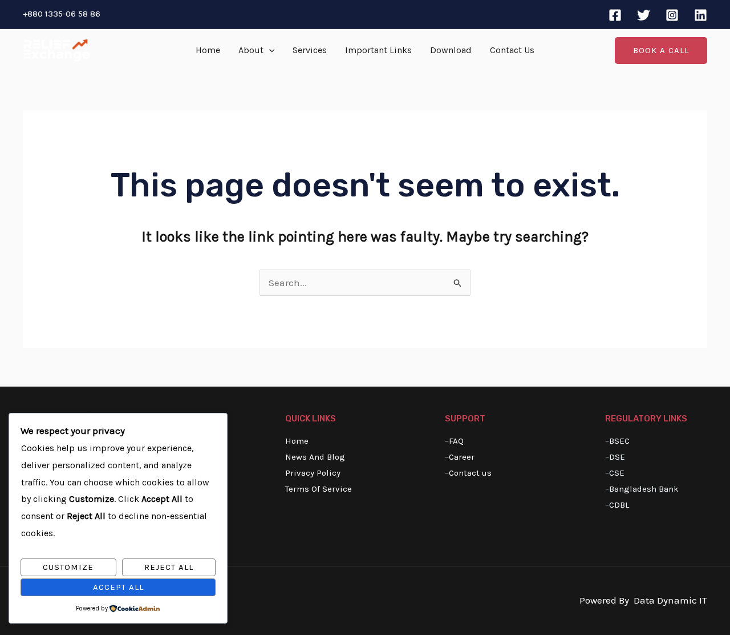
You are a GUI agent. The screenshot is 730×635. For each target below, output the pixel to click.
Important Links (378, 50)
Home (208, 50)
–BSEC (617, 441)
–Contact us (468, 473)
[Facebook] (615, 15)
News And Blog (315, 457)
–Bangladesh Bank (642, 489)
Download (451, 50)
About (250, 50)
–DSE (615, 457)
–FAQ (454, 441)
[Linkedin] (700, 15)
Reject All (168, 567)
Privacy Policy (312, 473)
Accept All (118, 587)
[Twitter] (643, 15)
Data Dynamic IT (670, 600)
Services (310, 50)
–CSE (614, 473)
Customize (68, 567)
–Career (459, 457)
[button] (269, 50)
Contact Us (512, 50)
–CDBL (617, 505)
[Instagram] (672, 15)
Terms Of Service (318, 489)
